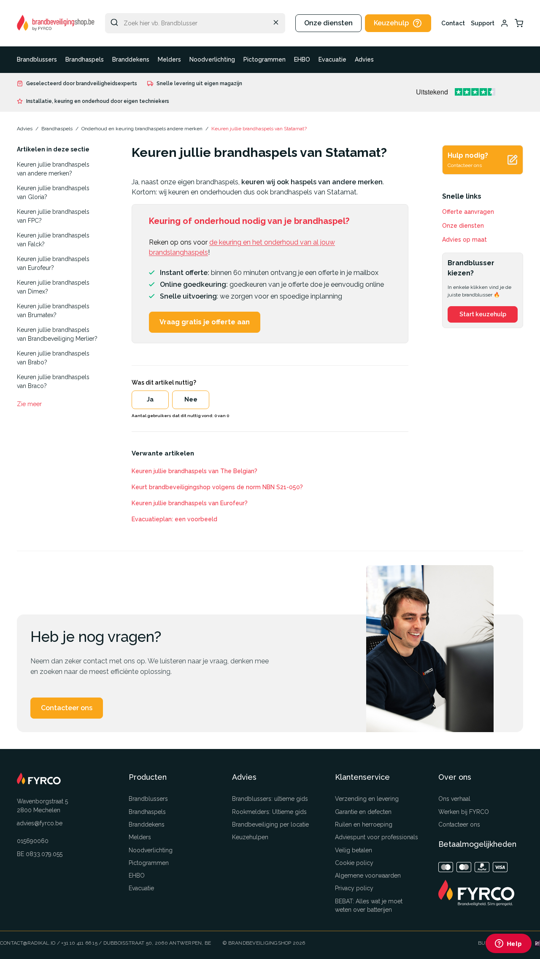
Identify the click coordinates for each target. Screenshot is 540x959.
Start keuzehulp (482, 314)
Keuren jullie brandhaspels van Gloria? (53, 192)
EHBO (302, 59)
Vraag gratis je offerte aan (204, 322)
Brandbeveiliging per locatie (270, 824)
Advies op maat (464, 239)
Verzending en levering (367, 798)
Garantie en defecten (363, 811)
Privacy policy (354, 888)
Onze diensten (328, 23)
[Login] (504, 23)
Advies (364, 59)
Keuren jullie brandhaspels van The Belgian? (194, 471)
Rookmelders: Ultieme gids (269, 811)
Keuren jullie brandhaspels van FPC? (53, 216)
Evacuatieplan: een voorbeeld (174, 519)
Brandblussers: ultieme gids (270, 798)
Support (482, 23)
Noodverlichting (212, 59)
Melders (169, 59)
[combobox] (195, 23)
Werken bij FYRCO (463, 811)
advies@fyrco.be (39, 823)
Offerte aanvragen (468, 211)
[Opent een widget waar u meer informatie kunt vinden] (508, 944)
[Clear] (276, 22)
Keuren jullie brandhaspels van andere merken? (53, 169)
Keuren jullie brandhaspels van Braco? (53, 381)
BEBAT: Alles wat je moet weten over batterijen (368, 905)
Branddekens (130, 59)
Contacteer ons (66, 708)
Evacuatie (332, 59)
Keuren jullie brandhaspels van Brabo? (53, 358)
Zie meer (29, 404)
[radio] (150, 400)
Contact (453, 23)
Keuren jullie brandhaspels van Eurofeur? (53, 263)
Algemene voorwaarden (368, 875)
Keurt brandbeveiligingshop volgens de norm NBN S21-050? (217, 487)
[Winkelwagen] (519, 23)
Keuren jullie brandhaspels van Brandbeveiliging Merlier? (57, 334)
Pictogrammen (264, 59)
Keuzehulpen (250, 837)
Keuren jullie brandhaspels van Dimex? (53, 287)
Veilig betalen (353, 850)
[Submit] (114, 22)
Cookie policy (354, 862)
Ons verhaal (454, 798)
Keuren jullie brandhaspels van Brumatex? (53, 310)
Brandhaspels (84, 59)
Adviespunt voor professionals (376, 837)
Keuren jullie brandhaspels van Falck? (53, 240)
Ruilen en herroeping (363, 824)
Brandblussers (37, 59)
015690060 (33, 841)
